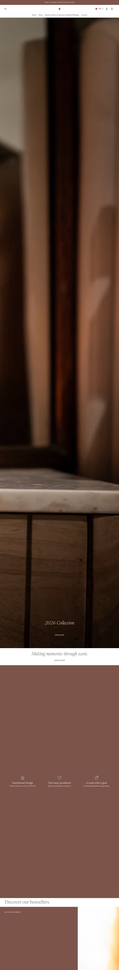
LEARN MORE (59, 660)
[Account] (106, 8)
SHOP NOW (59, 635)
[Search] (5, 8)
